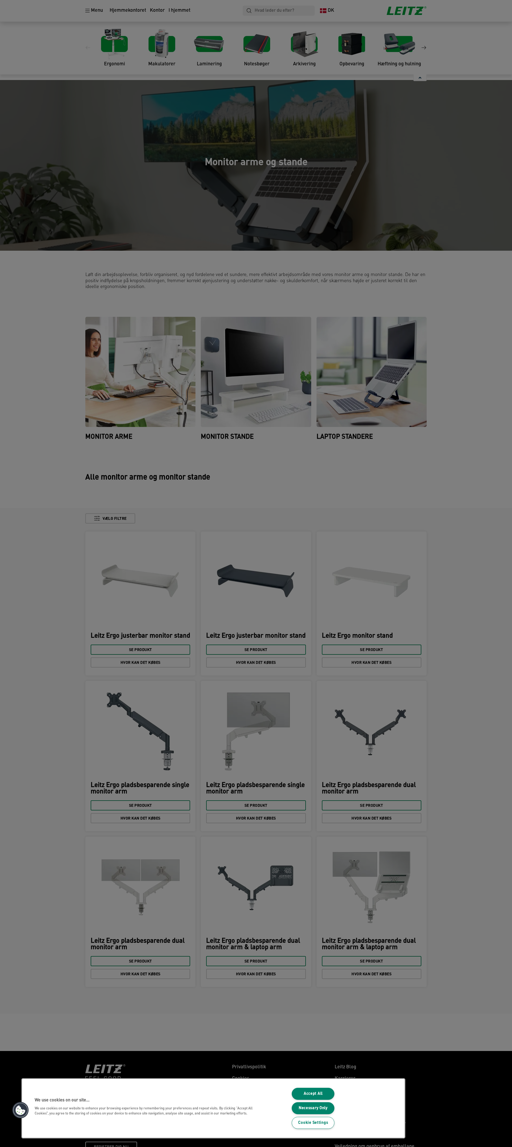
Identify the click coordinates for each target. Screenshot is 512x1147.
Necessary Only (313, 1108)
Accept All (313, 1094)
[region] (213, 1108)
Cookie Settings (313, 1123)
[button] (20, 1110)
